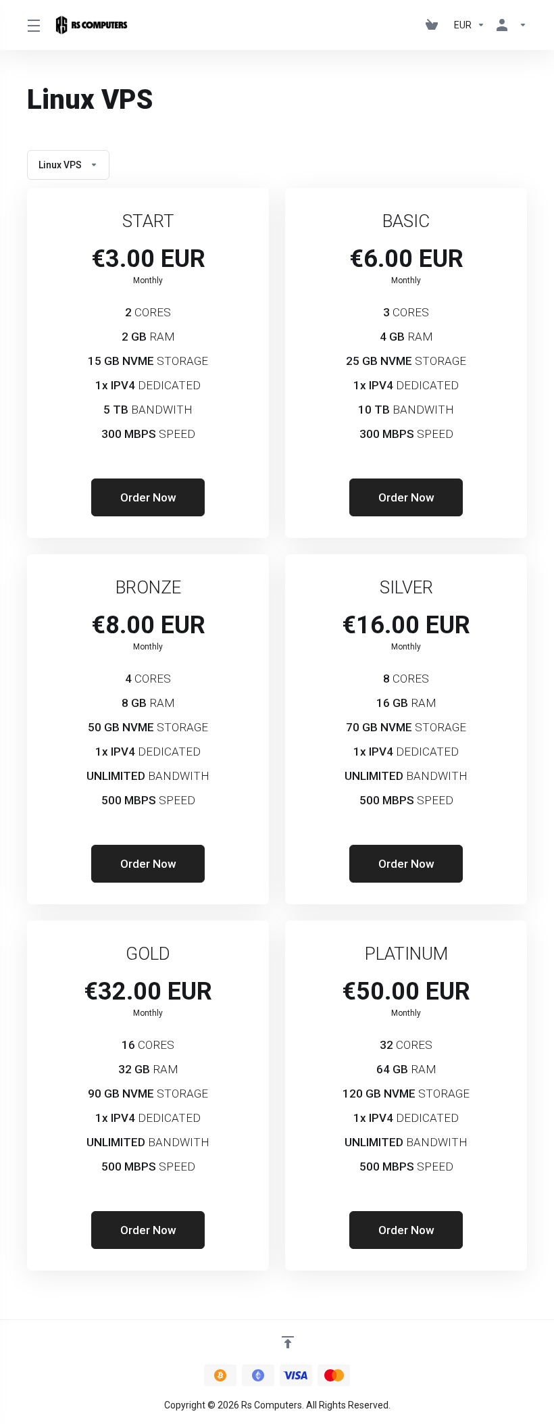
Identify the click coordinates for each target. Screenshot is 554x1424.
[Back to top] (288, 1342)
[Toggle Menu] (33, 25)
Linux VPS (60, 164)
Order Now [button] (148, 497)
